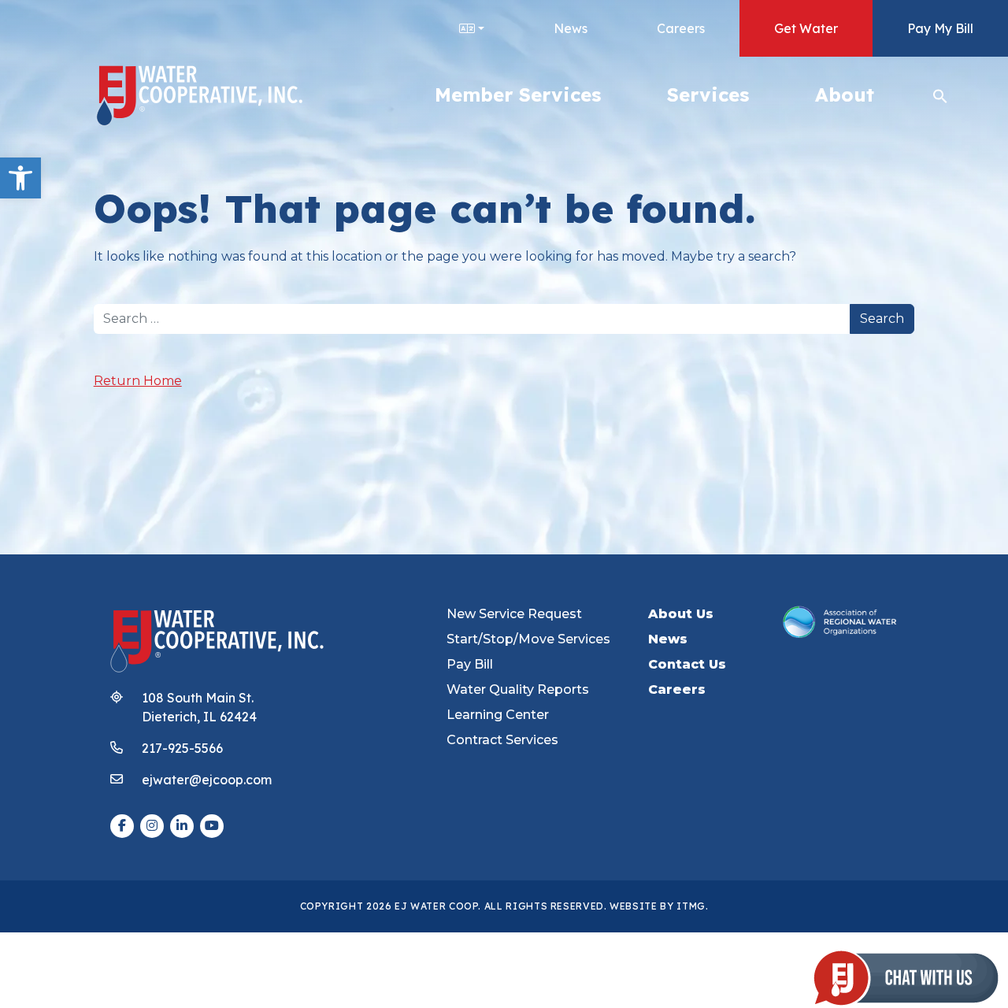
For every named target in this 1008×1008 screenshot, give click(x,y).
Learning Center (498, 714)
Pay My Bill (940, 28)
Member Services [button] (518, 94)
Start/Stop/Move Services (528, 639)
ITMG (691, 906)
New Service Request (514, 613)
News (570, 28)
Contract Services (502, 739)
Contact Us (687, 664)
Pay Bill (470, 664)
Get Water (806, 28)
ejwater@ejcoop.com (207, 780)
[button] (20, 178)
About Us (680, 613)
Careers (681, 28)
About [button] (844, 94)
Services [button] (708, 94)
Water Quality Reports (518, 689)
